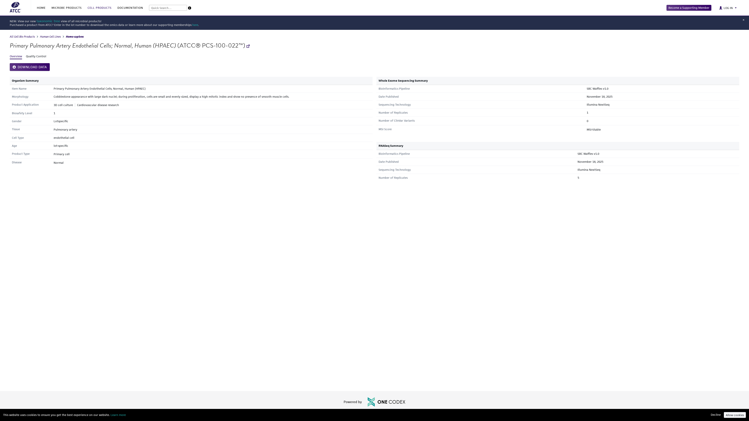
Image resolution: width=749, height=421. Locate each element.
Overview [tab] (16, 56)
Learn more (118, 415)
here (195, 25)
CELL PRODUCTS (100, 8)
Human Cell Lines (50, 36)
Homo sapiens (75, 36)
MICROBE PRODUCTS (66, 8)
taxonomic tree (48, 21)
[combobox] (168, 8)
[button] (688, 8)
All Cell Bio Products (22, 36)
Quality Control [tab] (36, 56)
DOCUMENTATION (130, 8)
